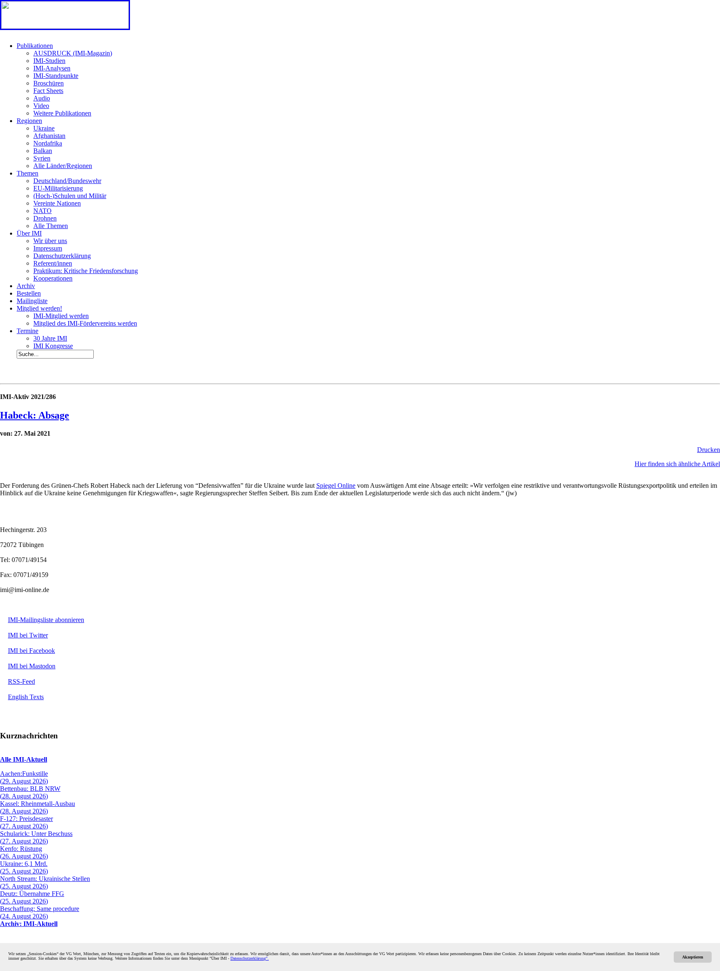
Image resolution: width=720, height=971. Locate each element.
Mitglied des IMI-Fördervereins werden (85, 323)
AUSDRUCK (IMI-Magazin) (72, 53)
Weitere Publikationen (62, 113)
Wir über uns (50, 240)
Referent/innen (52, 263)
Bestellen (29, 293)
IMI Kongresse (53, 345)
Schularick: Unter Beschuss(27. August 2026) (36, 837)
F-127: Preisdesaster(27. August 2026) (26, 822)
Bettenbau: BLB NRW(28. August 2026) (30, 792)
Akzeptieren (692, 957)
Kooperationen (52, 278)
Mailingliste (32, 300)
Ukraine (44, 128)
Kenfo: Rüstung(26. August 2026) (24, 852)
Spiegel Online (335, 485)
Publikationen (35, 45)
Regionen (29, 120)
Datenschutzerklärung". (249, 958)
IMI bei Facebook (31, 650)
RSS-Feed (21, 681)
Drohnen (45, 218)
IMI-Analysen (51, 68)
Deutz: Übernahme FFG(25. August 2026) (32, 897)
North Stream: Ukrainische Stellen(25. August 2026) (45, 882)
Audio (41, 98)
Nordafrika (47, 143)
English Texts (26, 696)
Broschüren (48, 83)
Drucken (708, 449)
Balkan (42, 150)
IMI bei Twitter (28, 635)
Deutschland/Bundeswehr (67, 180)
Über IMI (29, 233)
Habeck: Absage (34, 415)
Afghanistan (49, 135)
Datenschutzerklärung (62, 255)
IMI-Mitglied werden (61, 315)
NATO (42, 210)
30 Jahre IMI (50, 338)
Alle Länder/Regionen (62, 165)
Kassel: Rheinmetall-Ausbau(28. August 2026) (37, 807)
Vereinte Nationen (57, 203)
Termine (27, 330)
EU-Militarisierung (58, 188)
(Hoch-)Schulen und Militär (69, 195)
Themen (27, 173)
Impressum (47, 248)
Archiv (26, 285)
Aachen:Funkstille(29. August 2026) (24, 777)
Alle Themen (50, 225)
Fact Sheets (48, 90)
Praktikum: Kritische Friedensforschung (85, 270)
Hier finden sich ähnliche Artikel (677, 463)
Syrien (41, 158)
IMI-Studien (49, 60)
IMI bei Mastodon (31, 666)
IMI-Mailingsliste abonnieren (46, 619)
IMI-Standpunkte (55, 75)
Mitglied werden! (39, 308)
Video (41, 105)
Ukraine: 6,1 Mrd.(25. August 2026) (24, 867)
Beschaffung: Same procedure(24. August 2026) (39, 912)
